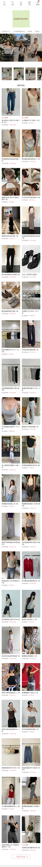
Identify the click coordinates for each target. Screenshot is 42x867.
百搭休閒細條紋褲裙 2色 (30, 729)
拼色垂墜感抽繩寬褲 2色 (30, 350)
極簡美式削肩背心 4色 (29, 619)
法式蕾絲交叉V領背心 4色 (31, 120)
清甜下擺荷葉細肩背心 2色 (11, 693)
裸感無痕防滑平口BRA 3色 (11, 768)
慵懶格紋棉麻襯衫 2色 (29, 656)
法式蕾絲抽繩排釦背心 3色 (11, 806)
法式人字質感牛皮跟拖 (29, 274)
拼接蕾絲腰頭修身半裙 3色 (31, 465)
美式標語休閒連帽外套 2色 (31, 581)
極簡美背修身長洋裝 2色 (10, 236)
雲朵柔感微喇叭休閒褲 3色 (11, 274)
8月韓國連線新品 (19, 31)
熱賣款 (30, 31)
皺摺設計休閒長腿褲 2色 (30, 427)
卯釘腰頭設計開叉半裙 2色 (11, 619)
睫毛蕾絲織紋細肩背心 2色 (31, 159)
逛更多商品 (21, 857)
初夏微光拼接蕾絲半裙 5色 (31, 847)
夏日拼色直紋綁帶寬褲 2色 (11, 656)
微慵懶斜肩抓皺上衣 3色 (10, 504)
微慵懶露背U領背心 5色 (30, 693)
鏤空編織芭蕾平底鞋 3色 (10, 311)
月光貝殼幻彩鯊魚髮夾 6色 (31, 197)
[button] (16, 59)
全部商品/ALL (6, 31)
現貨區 (37, 31)
